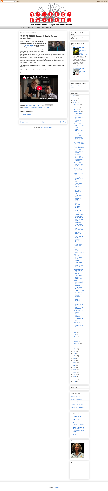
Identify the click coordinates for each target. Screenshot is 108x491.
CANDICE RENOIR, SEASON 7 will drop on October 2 (78, 130)
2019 (74, 356)
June (75, 334)
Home (22, 27)
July (75, 332)
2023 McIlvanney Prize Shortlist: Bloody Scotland (78, 283)
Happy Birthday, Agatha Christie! (79, 213)
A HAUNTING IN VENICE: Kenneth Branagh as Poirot (78, 239)
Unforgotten (46, 107)
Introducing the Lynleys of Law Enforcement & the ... (78, 179)
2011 (74, 374)
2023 (74, 102)
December (77, 104)
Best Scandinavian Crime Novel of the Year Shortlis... (78, 257)
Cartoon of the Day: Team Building (82, 71)
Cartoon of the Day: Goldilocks (79, 225)
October (76, 109)
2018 (74, 358)
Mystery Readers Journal (44, 27)
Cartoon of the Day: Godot (78, 245)
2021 (74, 351)
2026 (74, 95)
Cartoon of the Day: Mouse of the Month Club (78, 164)
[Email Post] (43, 105)
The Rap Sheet (77, 416)
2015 (74, 365)
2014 (74, 367)
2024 (74, 100)
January (76, 346)
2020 (74, 353)
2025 (74, 98)
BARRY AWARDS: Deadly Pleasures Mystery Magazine (78, 313)
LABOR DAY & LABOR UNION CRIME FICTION (78, 295)
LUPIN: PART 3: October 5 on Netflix (78, 169)
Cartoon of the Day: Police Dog (79, 124)
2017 (74, 360)
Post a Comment (27, 114)
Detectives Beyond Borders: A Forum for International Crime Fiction (79, 429)
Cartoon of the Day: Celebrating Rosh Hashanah (78, 198)
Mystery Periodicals (76, 402)
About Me (30, 27)
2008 (74, 381)
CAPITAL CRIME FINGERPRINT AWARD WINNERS (78, 271)
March (76, 341)
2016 (74, 362)
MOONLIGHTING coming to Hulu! (79, 143)
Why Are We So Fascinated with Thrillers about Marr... (79, 325)
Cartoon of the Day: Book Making (78, 185)
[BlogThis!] (47, 105)
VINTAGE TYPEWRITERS (79, 146)
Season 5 (40, 107)
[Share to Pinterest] (52, 105)
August (76, 329)
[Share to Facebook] (50, 105)
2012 (74, 372)
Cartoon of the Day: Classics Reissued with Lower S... (78, 138)
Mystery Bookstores (76, 399)
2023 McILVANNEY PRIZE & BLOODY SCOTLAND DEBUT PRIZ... (78, 207)
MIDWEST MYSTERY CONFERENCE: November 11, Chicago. (79, 157)
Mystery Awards (75, 396)
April (75, 339)
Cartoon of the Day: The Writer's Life (78, 277)
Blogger (57, 487)
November (77, 107)
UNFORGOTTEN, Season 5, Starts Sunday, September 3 (79, 306)
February (77, 343)
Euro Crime (76, 419)
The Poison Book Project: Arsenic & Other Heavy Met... (79, 119)
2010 (74, 376)
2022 (74, 349)
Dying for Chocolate (78, 47)
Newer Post (23, 122)
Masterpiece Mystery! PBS (31, 107)
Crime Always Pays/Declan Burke (78, 423)
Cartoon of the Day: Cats (78, 114)
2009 (74, 379)
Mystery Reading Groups (77, 407)
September (77, 111)
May (75, 336)
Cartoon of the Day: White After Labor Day (79, 289)
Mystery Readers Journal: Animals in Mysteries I (78, 191)
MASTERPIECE (28, 45)
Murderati (75, 434)
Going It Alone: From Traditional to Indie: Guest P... (79, 250)
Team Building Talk (78, 68)
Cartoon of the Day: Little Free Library (78, 151)
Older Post (62, 122)
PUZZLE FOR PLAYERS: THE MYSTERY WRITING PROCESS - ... (79, 231)
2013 (74, 369)
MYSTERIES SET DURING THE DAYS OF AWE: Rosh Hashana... (78, 219)
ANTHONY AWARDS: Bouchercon (78, 300)
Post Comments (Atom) (46, 127)
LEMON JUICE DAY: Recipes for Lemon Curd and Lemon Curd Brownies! (83, 51)
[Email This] (46, 105)
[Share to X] (49, 105)
